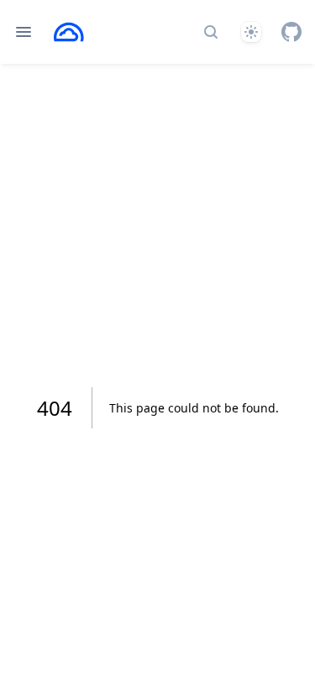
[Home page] (69, 32)
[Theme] (251, 32)
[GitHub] (291, 32)
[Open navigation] (23, 32)
